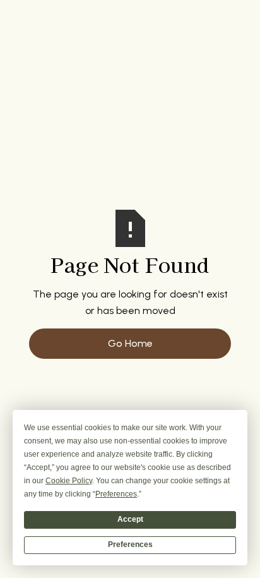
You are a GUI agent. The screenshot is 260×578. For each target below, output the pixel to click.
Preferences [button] (116, 494)
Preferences (130, 544)
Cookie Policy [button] (68, 480)
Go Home (130, 343)
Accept (130, 519)
